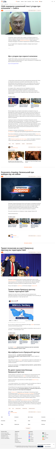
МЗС (13, 143)
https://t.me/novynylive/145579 (13, 63)
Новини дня (17, 424)
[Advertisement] (24, 51)
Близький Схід (25, 408)
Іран (13, 408)
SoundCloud (46, 437)
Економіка (29, 1)
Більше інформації (48, 446)
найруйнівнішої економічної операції (26, 393)
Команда (16, 439)
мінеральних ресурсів (24, 40)
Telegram (31, 434)
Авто (2, 417)
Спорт (33, 1)
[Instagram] (11, 237)
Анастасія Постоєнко (14, 147)
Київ (15, 420)
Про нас (16, 433)
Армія (26, 1)
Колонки (36, 1)
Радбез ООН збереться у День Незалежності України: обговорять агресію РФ (35, 226)
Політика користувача (5, 433)
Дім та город (30, 417)
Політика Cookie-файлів (5, 438)
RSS (44, 439)
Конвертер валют (18, 442)
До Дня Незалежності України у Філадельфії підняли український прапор (35, 106)
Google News (46, 434)
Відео (41, 1)
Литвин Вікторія (13, 235)
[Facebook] (12, 237)
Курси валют (17, 440)
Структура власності (18, 438)
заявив (32, 324)
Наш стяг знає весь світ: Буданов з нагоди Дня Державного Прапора (24, 105)
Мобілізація (43, 420)
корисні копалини (29, 143)
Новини (22, 1)
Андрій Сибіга (18, 143)
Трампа (14, 347)
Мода (2, 424)
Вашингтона (35, 379)
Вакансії (16, 434)
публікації (20, 285)
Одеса (29, 424)
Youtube (31, 433)
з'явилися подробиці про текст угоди (18, 139)
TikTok (45, 433)
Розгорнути (28, 428)
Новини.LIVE (34, 285)
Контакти (16, 435)
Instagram (32, 437)
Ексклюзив (3, 420)
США (9, 143)
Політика (43, 424)
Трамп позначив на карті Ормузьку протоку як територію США (13, 105)
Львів (29, 420)
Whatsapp (31, 441)
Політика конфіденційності (5, 434)
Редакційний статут (4, 435)
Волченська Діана (14, 412)
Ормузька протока (12, 280)
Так (40, 446)
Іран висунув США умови (27, 399)
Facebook (31, 439)
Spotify (45, 436)
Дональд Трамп (18, 408)
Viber (31, 436)
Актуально (16, 417)
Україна (18, 1)
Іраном (20, 359)
